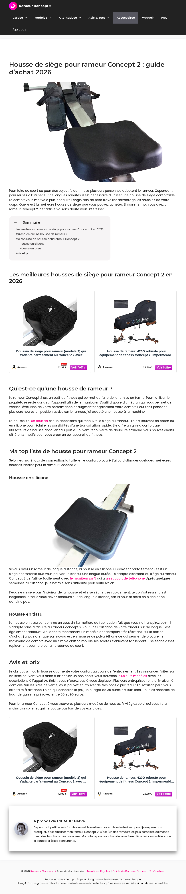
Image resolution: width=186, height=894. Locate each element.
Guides (18, 18)
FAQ (164, 18)
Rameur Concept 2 (35, 6)
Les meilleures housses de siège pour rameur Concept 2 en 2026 (60, 229)
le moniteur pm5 (83, 578)
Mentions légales (98, 871)
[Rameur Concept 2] (13, 6)
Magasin (148, 18)
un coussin (39, 421)
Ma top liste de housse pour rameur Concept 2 (48, 239)
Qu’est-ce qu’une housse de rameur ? (41, 234)
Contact (159, 871)
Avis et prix (23, 253)
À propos (19, 29)
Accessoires (126, 18)
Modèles (41, 18)
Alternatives (68, 18)
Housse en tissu (30, 248)
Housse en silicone (32, 243)
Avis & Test (96, 18)
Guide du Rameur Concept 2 (131, 871)
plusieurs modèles (132, 676)
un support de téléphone (125, 578)
